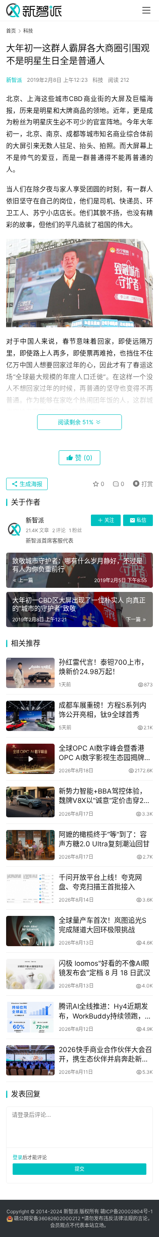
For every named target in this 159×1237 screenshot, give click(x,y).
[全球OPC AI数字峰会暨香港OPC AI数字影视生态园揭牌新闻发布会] (30, 759)
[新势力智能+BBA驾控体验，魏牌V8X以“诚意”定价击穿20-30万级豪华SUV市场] (30, 802)
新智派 (14, 79)
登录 (17, 1157)
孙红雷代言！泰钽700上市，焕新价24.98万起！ (103, 667)
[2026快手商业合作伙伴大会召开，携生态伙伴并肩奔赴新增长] (30, 1060)
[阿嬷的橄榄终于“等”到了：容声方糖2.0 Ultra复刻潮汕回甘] (30, 845)
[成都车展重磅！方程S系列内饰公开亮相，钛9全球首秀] (30, 716)
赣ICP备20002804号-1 (126, 1211)
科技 (98, 79)
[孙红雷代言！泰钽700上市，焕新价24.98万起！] (30, 673)
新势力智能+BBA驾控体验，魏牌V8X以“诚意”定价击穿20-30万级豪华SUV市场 (105, 796)
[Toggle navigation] (146, 10)
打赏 (141, 482)
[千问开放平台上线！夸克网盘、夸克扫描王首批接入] (30, 888)
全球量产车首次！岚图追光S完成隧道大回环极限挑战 (102, 925)
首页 (11, 31)
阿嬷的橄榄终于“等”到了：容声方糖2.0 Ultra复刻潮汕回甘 (104, 839)
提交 (79, 1169)
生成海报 (30, 483)
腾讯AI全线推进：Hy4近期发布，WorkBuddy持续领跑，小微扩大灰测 (105, 1011)
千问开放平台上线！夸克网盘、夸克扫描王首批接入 (100, 882)
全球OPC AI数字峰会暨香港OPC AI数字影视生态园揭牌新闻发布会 (105, 753)
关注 (109, 520)
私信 (141, 520)
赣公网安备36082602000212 (47, 1218)
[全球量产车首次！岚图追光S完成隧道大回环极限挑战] (30, 931)
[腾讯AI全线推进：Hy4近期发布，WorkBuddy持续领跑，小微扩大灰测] (30, 1017)
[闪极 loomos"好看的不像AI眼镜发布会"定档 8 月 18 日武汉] (30, 974)
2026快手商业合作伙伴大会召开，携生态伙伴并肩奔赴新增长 (105, 1055)
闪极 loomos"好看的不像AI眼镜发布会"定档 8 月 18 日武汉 (104, 968)
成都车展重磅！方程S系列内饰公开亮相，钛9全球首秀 (102, 710)
